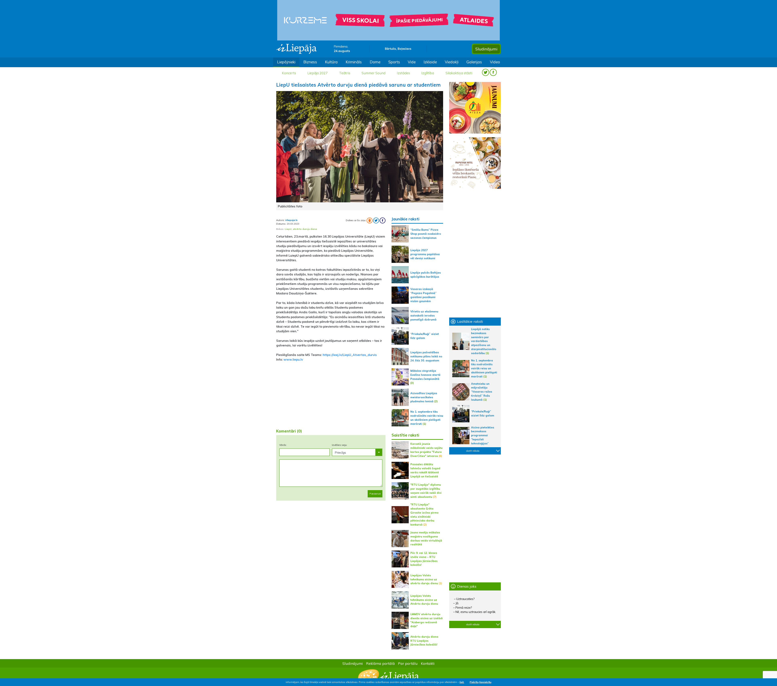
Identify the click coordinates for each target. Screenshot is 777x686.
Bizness (310, 61)
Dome (375, 61)
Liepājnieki (286, 61)
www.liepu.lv (293, 359)
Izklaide (430, 61)
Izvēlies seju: (339, 444)
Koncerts (289, 73)
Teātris (344, 73)
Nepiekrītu (485, 682)
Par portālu (408, 663)
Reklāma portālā (380, 663)
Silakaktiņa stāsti (459, 73)
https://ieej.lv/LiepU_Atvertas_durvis (350, 355)
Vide (412, 61)
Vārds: (283, 444)
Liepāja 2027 (317, 73)
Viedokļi (452, 61)
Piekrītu (474, 682)
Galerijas (474, 61)
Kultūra (331, 61)
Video (495, 61)
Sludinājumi (486, 48)
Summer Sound (373, 73)
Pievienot (375, 493)
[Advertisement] (330, 393)
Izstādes (403, 73)
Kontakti (428, 663)
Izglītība (427, 73)
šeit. (462, 682)
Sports (394, 61)
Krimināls (354, 61)
